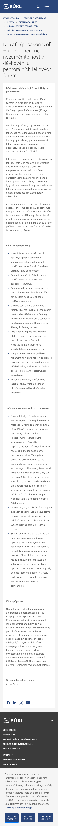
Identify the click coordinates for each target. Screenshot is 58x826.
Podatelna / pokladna (14, 760)
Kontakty (8, 755)
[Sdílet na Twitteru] (21, 702)
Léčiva (10, 22)
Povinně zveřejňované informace (20, 739)
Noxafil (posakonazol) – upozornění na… (27, 34)
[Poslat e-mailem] (28, 702)
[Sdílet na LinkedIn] (15, 702)
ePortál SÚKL (9, 735)
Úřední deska (9, 730)
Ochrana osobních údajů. (19, 807)
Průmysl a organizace (35, 18)
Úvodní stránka (11, 18)
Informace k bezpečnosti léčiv (22, 26)
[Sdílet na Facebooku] (8, 702)
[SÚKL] (12, 6)
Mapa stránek (10, 764)
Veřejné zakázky (11, 749)
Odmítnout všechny (45, 817)
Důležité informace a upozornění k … (25, 30)
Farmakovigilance (28, 22)
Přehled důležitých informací (18, 744)
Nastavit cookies (28, 817)
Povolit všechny (11, 817)
